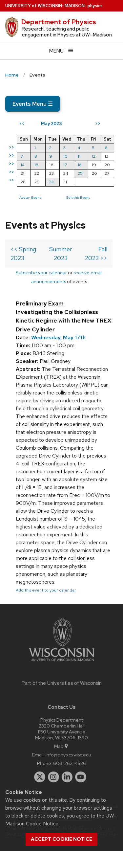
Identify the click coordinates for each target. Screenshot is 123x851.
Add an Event (30, 197)
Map (59, 746)
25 (80, 173)
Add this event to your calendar (46, 590)
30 (51, 182)
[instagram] (53, 777)
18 (80, 165)
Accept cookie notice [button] (61, 839)
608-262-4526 (69, 763)
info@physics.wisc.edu (68, 754)
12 (93, 156)
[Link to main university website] (61, 662)
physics (95, 6)
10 (65, 156)
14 (23, 165)
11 (79, 156)
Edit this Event (78, 197)
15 (36, 165)
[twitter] (39, 777)
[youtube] (80, 777)
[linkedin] (67, 777)
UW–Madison (45, 6)
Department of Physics (58, 22)
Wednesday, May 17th (58, 337)
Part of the (62, 683)
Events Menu (32, 103)
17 (65, 165)
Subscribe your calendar (41, 272)
